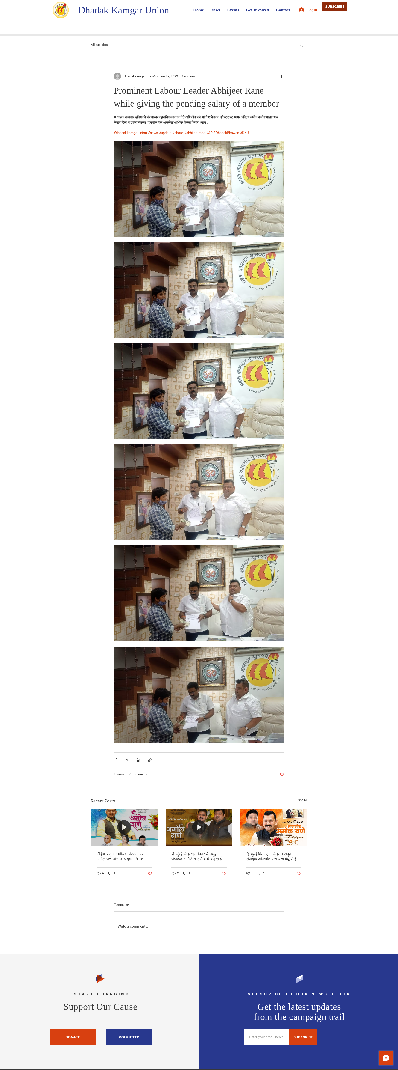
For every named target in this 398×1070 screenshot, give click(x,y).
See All (302, 800)
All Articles (99, 45)
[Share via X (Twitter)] (127, 760)
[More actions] (281, 76)
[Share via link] (150, 760)
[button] (301, 45)
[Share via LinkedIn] (138, 760)
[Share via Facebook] (116, 760)
